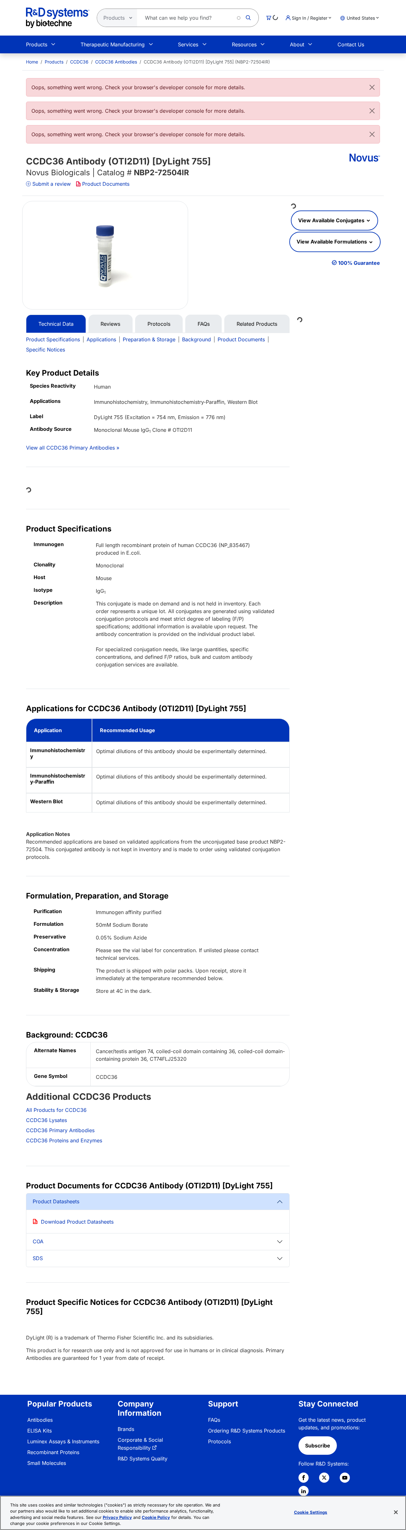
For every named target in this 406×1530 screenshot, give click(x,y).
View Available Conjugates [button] (332, 220)
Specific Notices (45, 349)
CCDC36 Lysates (46, 1120)
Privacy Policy (117, 1517)
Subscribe (317, 1445)
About (297, 44)
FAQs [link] (214, 1420)
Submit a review (51, 184)
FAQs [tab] (204, 324)
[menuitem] (32, 61)
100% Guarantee (359, 263)
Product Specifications (53, 339)
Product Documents (105, 184)
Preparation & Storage (149, 339)
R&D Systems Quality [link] (142, 1458)
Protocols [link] (219, 1441)
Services (188, 44)
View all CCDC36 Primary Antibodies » (72, 447)
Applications (101, 339)
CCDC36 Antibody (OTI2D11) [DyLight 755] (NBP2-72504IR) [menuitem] (207, 61)
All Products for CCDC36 (56, 1110)
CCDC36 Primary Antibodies (60, 1130)
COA (38, 1241)
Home (32, 61)
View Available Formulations (332, 241)
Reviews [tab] (110, 324)
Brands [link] (126, 1429)
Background (196, 339)
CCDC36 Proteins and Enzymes (64, 1140)
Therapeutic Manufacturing (113, 44)
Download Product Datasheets (77, 1222)
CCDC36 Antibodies (116, 61)
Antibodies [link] (40, 1420)
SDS (38, 1258)
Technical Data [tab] (56, 324)
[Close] (372, 87)
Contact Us (350, 44)
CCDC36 (79, 61)
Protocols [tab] (158, 324)
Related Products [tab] (257, 324)
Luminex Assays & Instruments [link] (63, 1441)
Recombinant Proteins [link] (53, 1452)
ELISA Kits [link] (39, 1430)
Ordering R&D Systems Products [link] (246, 1430)
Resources (244, 44)
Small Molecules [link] (46, 1463)
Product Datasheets (56, 1201)
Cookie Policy (156, 1517)
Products (36, 44)
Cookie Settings (310, 1512)
